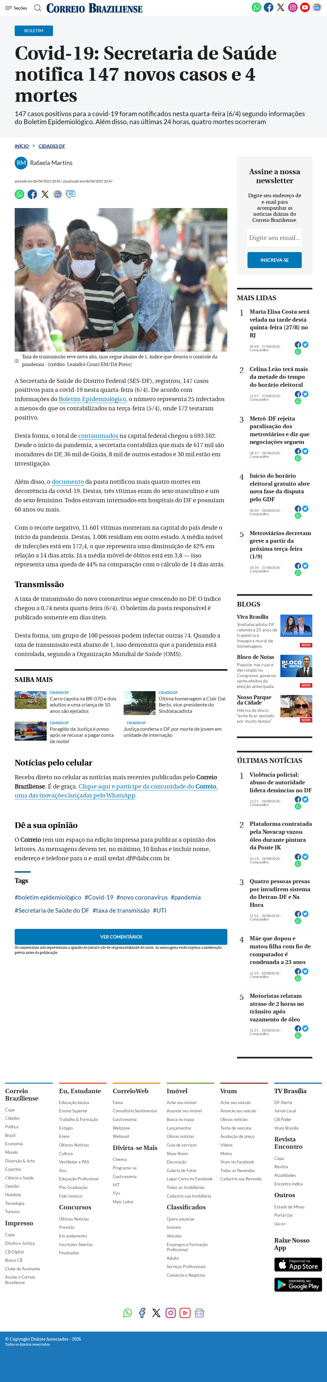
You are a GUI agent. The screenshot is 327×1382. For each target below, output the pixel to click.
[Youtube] (305, 10)
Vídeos (226, 1144)
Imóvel (177, 1091)
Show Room (177, 1153)
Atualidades (285, 1175)
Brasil (10, 1135)
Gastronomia (125, 1119)
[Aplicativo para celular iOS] (298, 1265)
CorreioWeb (130, 1091)
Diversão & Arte (20, 1160)
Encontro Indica (288, 1183)
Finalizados (69, 1252)
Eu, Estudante (80, 1091)
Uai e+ (280, 1223)
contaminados (98, 435)
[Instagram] (293, 10)
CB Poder (283, 1119)
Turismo (12, 1211)
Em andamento (73, 1235)
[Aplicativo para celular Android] (298, 1285)
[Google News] (317, 10)
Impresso (19, 1223)
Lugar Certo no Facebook (190, 1178)
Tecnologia (15, 1203)
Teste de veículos (236, 1128)
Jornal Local (285, 1110)
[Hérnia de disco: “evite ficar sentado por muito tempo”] (296, 706)
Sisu (62, 1170)
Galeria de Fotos (182, 1170)
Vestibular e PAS (74, 1161)
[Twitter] (280, 10)
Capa (10, 1109)
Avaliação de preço (237, 1136)
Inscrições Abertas (76, 1244)
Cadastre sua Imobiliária (189, 1196)
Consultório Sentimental (135, 1110)
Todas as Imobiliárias (186, 1187)
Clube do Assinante (22, 1268)
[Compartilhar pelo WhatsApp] (298, 353)
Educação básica (74, 1102)
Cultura (66, 1153)
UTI (161, 910)
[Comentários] (70, 197)
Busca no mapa (180, 1119)
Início (22, 146)
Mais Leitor (123, 1201)
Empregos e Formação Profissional (187, 1247)
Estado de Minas (289, 1206)
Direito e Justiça (20, 1243)
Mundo (11, 1152)
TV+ (117, 1193)
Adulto (173, 1258)
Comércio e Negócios (186, 1275)
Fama (118, 1102)
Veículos (174, 1235)
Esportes (13, 1169)
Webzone (121, 1128)
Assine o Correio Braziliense (20, 1279)
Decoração (176, 1161)
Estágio (66, 1128)
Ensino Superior (73, 1110)
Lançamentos (179, 1128)
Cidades (12, 1118)
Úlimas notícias (180, 1136)
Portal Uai (283, 1215)
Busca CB (13, 1260)
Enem (64, 1136)
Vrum (228, 1091)
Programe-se (125, 1167)
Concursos (75, 1207)
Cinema (120, 1159)
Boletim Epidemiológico (92, 399)
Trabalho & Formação (78, 1119)
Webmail (121, 1136)
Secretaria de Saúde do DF (53, 910)
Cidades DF (52, 146)
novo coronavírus (144, 897)
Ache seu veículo (235, 1102)
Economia (14, 1143)
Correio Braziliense (21, 1094)
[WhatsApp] (256, 10)
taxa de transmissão (123, 910)
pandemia (187, 897)
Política (12, 1126)
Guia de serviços (182, 1144)
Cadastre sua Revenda (241, 1178)
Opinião (12, 1186)
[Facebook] (268, 10)
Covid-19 (100, 897)
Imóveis (174, 1227)
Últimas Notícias (74, 1144)
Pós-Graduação (73, 1187)
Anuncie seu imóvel (184, 1110)
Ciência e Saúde (19, 1177)
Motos (226, 1153)
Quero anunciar (181, 1218)
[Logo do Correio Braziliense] (94, 8)
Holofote (13, 1194)
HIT (116, 1184)
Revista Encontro (288, 1143)
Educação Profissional (79, 1178)
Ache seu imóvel (181, 1102)
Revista (281, 1166)
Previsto (66, 1227)
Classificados (186, 1207)
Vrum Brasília (286, 1128)
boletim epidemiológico (49, 897)
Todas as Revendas (237, 1170)
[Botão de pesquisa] (36, 8)
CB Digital (14, 1251)
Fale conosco (70, 1196)
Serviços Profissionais (186, 1266)
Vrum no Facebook (237, 1161)
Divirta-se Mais (135, 1148)
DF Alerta (283, 1102)
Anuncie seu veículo (238, 1110)
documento (68, 481)
